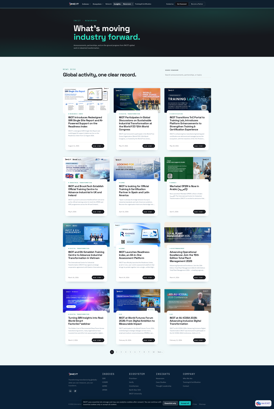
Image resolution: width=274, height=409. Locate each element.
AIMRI (104, 386)
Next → (160, 352)
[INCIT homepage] (74, 4)
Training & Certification (143, 4)
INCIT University (135, 394)
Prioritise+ (133, 378)
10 (153, 352)
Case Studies (161, 382)
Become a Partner (197, 4)
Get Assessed (181, 4)
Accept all (185, 403)
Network (109, 4)
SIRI (104, 378)
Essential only (170, 403)
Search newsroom (171, 70)
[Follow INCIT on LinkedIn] (70, 391)
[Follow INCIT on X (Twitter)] (75, 391)
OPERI (104, 390)
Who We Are (187, 378)
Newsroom (160, 378)
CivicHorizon (134, 386)
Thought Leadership (163, 386)
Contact (186, 386)
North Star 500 (135, 390)
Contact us (169, 4)
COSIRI (105, 382)
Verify (131, 382)
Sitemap (202, 404)
